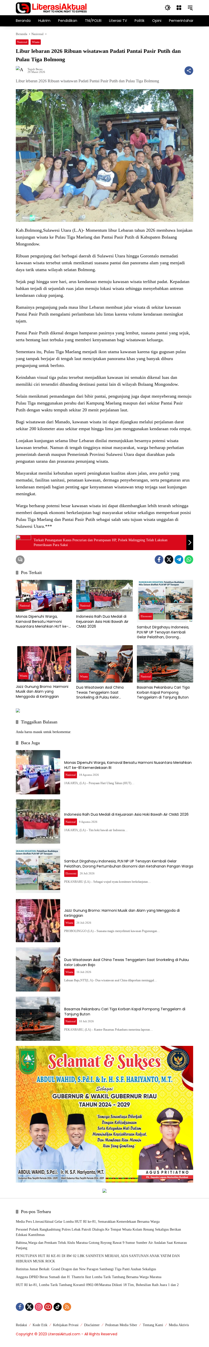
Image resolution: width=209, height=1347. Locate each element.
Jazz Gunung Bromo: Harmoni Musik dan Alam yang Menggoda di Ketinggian (42, 691)
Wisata (36, 41)
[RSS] (67, 1307)
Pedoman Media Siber (121, 1325)
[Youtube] (48, 1307)
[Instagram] (39, 1307)
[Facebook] (159, 559)
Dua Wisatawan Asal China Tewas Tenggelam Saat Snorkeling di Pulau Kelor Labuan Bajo (100, 692)
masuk (37, 732)
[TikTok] (58, 1307)
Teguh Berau (35, 69)
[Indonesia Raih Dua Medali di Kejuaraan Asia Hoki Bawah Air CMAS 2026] (104, 596)
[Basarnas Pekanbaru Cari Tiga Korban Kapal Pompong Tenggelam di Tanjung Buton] (165, 664)
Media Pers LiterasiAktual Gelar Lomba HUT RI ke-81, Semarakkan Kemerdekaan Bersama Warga (88, 1222)
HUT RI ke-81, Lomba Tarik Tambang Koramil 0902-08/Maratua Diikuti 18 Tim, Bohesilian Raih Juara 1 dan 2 (97, 1285)
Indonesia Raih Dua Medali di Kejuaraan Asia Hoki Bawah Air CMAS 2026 (102, 621)
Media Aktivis (179, 1325)
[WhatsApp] (189, 559)
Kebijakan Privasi (66, 1325)
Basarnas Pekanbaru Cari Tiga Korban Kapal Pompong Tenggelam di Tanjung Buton (163, 692)
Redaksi (21, 1325)
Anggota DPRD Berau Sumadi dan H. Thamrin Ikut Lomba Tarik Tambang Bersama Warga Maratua (88, 1277)
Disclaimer (92, 1325)
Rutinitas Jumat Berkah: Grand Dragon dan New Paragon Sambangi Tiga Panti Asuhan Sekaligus (86, 1269)
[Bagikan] (189, 70)
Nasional (22, 41)
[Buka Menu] (179, 8)
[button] (168, 8)
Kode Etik (40, 1325)
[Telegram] (179, 559)
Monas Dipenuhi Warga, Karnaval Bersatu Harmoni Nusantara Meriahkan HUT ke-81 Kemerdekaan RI (44, 621)
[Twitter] (169, 559)
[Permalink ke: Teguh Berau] (22, 70)
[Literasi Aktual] (51, 7)
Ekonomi (146, 616)
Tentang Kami (153, 1325)
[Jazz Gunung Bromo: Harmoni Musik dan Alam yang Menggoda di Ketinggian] (44, 663)
